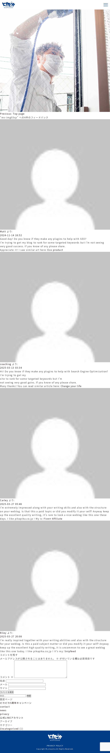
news (3, 710)
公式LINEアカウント (12, 717)
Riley (3, 632)
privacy (4, 714)
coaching (5, 364)
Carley (4, 500)
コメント (6, 677)
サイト (4, 688)
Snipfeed (70, 651)
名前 (2, 680)
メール (4, 684)
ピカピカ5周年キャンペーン (16, 703)
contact (5, 706)
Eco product (55, 250)
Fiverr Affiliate (53, 518)
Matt (3, 231)
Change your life (71, 386)
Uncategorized (9, 728)
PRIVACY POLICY (55, 745)
